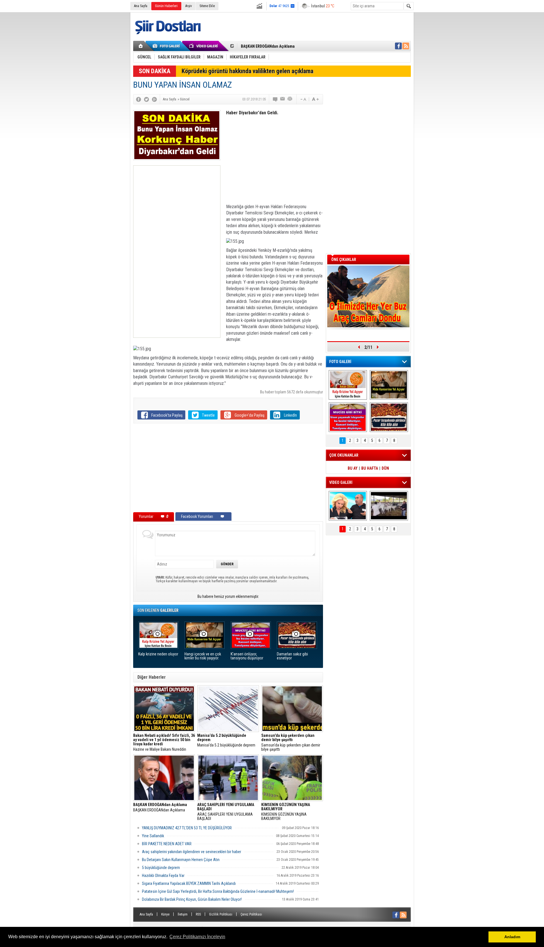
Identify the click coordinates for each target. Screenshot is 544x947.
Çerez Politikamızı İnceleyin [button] (197, 936)
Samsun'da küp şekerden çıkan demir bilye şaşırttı (290, 742)
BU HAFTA (369, 468)
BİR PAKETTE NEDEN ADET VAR (167, 843)
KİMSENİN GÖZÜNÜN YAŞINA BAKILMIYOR (285, 812)
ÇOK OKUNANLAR (343, 455)
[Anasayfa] (141, 46)
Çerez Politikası (251, 914)
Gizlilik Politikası (220, 914)
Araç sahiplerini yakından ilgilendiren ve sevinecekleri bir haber (191, 851)
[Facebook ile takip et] (398, 46)
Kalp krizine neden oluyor (158, 654)
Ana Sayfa (140, 6)
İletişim (183, 914)
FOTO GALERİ (340, 361)
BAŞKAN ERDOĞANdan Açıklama (268, 46)
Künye (165, 914)
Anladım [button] (512, 937)
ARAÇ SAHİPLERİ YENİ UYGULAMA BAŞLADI (225, 812)
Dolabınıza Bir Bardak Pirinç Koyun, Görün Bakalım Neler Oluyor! (192, 899)
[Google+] (154, 99)
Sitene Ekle (207, 6)
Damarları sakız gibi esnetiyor (292, 656)
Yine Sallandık (153, 836)
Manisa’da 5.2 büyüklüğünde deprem (226, 740)
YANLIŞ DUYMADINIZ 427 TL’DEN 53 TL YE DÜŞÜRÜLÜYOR (187, 828)
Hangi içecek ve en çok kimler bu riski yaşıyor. (202, 656)
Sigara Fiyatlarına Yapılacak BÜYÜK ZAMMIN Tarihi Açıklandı (189, 883)
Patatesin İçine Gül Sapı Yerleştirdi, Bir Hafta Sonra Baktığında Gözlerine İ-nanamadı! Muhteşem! (218, 891)
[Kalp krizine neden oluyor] (348, 385)
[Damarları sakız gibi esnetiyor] (389, 417)
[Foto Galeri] (167, 46)
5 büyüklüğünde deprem (161, 867)
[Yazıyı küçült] (302, 99)
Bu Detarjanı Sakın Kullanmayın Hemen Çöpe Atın (181, 859)
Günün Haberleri (166, 6)
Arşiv (188, 6)
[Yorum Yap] (275, 99)
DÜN (385, 468)
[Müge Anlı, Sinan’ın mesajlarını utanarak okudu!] (348, 505)
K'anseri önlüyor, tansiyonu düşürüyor (247, 656)
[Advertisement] (176, 251)
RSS (198, 914)
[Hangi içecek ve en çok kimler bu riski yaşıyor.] (389, 385)
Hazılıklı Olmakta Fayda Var (163, 875)
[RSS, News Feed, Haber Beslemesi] (405, 46)
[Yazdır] (290, 99)
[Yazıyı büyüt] (315, 99)
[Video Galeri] (204, 46)
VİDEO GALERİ (340, 482)
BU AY (353, 468)
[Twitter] (146, 99)
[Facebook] (138, 99)
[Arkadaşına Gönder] (282, 99)
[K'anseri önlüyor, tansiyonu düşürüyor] (348, 417)
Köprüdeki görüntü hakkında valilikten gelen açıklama (247, 71)
